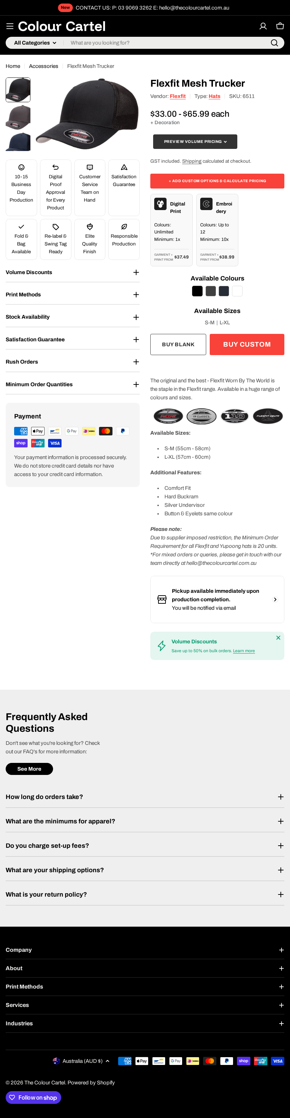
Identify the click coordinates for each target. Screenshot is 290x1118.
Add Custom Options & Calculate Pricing (217, 181)
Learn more (244, 650)
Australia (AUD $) (83, 1061)
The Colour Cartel (44, 1082)
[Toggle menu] (10, 26)
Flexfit (178, 96)
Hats (214, 96)
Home (13, 66)
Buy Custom (247, 344)
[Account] (263, 26)
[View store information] (275, 599)
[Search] (274, 43)
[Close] (278, 637)
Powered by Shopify (91, 1082)
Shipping (192, 161)
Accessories (43, 66)
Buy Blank (178, 344)
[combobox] (145, 43)
